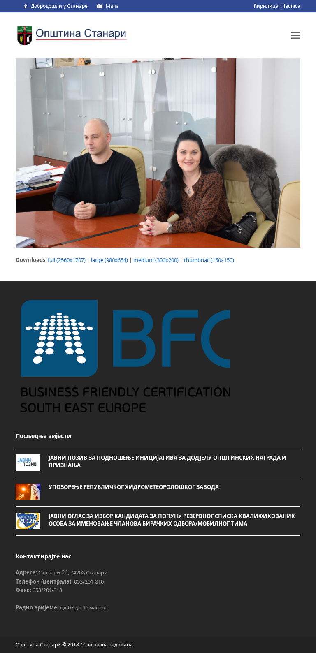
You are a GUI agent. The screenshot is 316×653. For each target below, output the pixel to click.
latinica (292, 5)
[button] (295, 35)
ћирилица (266, 5)
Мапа (112, 5)
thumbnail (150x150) (209, 260)
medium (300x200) (156, 260)
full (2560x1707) (67, 260)
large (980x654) (109, 260)
